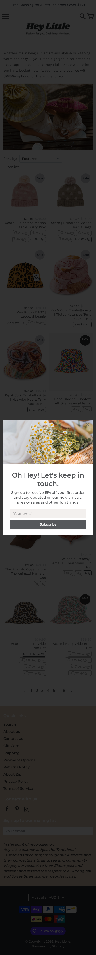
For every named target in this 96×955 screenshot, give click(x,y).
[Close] (87, 425)
